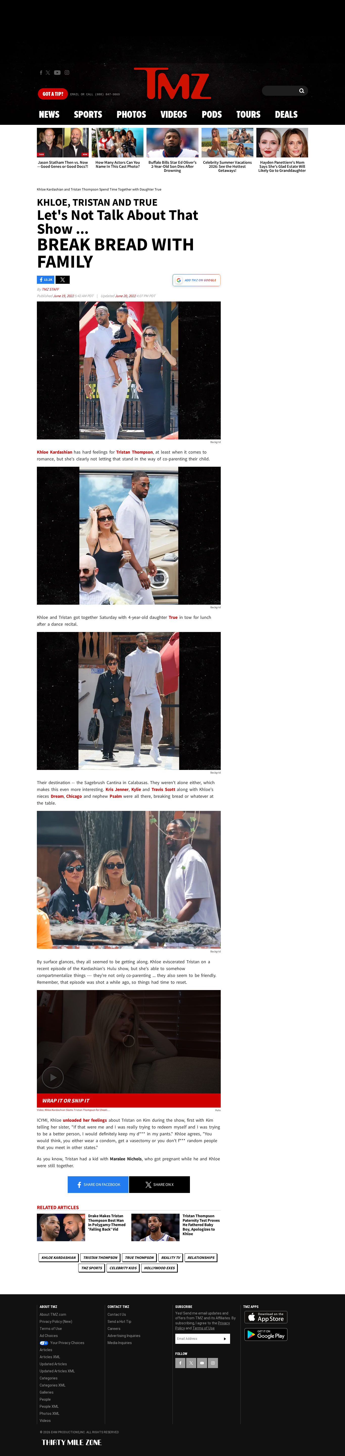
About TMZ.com (53, 1314)
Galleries (47, 1392)
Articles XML (50, 1357)
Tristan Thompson (100, 1257)
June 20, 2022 (125, 295)
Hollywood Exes (159, 1267)
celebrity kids (122, 1267)
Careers (114, 1329)
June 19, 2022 (64, 295)
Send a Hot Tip (119, 1322)
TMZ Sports (91, 1267)
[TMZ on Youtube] (57, 72)
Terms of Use (51, 1329)
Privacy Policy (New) (56, 1322)
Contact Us (117, 1314)
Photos (131, 115)
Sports (88, 115)
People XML (49, 1406)
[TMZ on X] (48, 72)
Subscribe (225, 1339)
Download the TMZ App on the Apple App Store (265, 1317)
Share (101, 1184)
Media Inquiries (120, 1343)
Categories (49, 1378)
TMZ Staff (50, 289)
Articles (46, 1350)
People (45, 1399)
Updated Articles (53, 1364)
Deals (286, 115)
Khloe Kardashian (58, 1257)
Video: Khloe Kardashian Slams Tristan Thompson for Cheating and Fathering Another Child (73, 1110)
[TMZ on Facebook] (41, 72)
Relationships (200, 1257)
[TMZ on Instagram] (67, 72)
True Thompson (139, 1257)
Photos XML (49, 1414)
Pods (212, 115)
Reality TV (170, 1257)
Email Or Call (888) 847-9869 (95, 94)
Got (53, 94)
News (49, 115)
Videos (174, 115)
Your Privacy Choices (67, 1343)
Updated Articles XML (57, 1371)
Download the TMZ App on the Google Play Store (265, 1334)
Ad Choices (49, 1336)
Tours (248, 115)
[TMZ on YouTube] (202, 1363)
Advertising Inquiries (124, 1336)
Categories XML (52, 1385)
